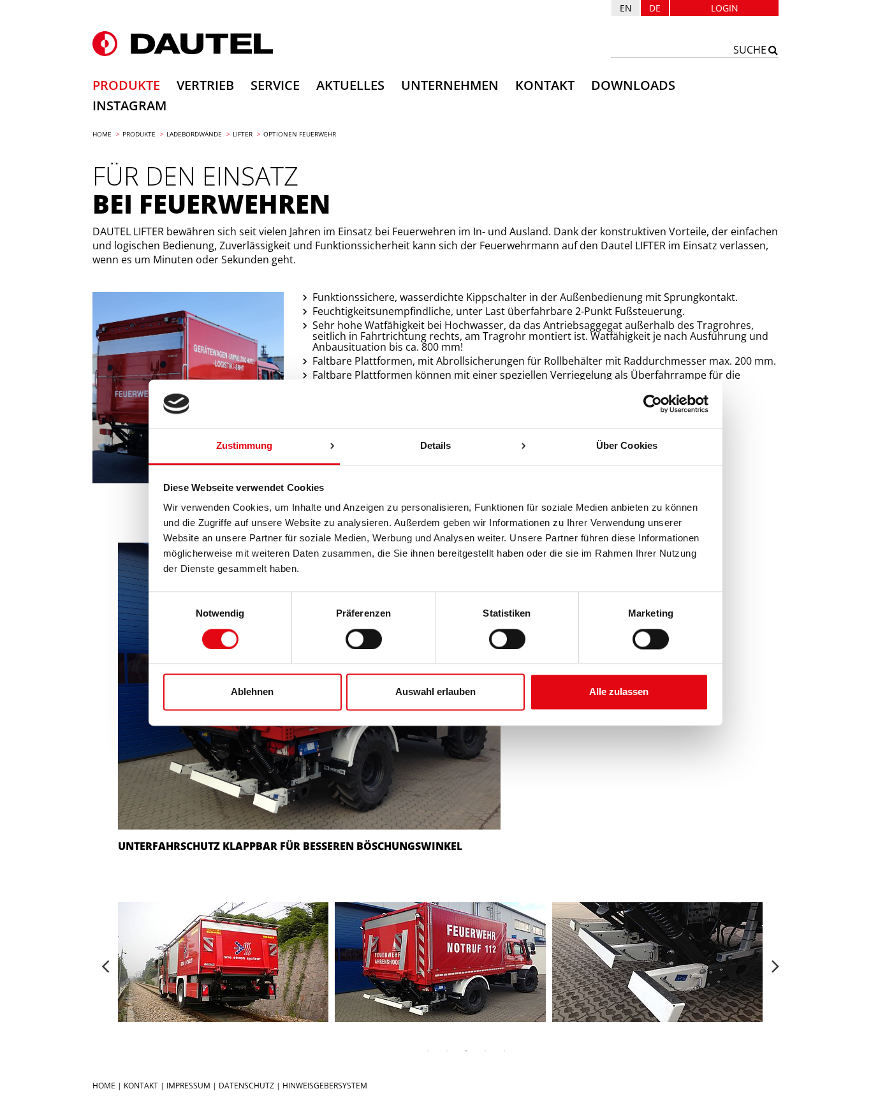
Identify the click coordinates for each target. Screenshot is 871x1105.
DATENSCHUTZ (246, 1085)
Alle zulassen (618, 692)
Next (775, 961)
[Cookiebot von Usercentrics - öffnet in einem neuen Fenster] (652, 403)
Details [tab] (435, 446)
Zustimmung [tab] (244, 446)
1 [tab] (427, 1050)
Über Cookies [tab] (626, 446)
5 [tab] (504, 1050)
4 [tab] (485, 1050)
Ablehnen (252, 692)
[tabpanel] (440, 962)
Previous (105, 961)
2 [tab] (447, 1050)
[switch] (364, 639)
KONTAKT (141, 1085)
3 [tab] (466, 1050)
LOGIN (724, 8)
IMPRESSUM (188, 1085)
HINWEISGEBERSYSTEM (324, 1085)
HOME (103, 1085)
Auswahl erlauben (435, 692)
